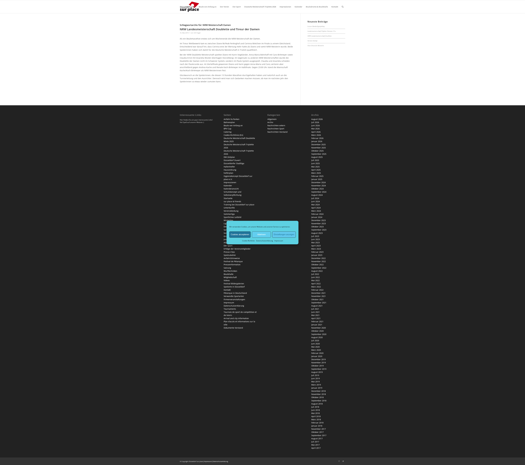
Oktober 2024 (317, 188)
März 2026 (316, 135)
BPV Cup (227, 128)
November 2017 (318, 429)
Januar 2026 (316, 141)
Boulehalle (228, 274)
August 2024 (317, 195)
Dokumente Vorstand (233, 327)
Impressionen (230, 182)
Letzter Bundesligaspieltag (316, 26)
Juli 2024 (315, 198)
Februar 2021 (317, 321)
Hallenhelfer (229, 166)
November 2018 (318, 394)
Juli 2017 (315, 441)
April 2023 (316, 245)
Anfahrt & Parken (231, 119)
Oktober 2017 (317, 432)
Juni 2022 (315, 277)
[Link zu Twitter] (343, 461)
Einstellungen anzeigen (284, 234)
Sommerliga (229, 214)
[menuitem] (191, 6)
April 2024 (316, 207)
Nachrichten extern (276, 125)
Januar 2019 (316, 388)
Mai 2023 (315, 242)
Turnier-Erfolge (312, 41)
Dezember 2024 (318, 182)
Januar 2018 (316, 425)
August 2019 (317, 372)
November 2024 (318, 185)
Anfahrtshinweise (232, 258)
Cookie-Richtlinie (248, 240)
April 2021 (316, 318)
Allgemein (272, 119)
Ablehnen (261, 234)
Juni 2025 (315, 163)
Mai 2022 (315, 280)
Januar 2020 (316, 356)
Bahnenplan (229, 122)
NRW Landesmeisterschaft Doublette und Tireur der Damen (220, 29)
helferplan (228, 173)
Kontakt (227, 290)
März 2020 (316, 350)
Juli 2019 (315, 375)
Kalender (228, 185)
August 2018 (317, 403)
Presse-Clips (229, 252)
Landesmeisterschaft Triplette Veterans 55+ (321, 31)
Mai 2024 (315, 204)
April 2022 (316, 283)
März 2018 (316, 419)
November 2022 (318, 261)
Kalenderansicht (231, 188)
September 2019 (318, 369)
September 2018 (318, 400)
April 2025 (316, 170)
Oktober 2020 (317, 331)
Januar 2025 (316, 179)
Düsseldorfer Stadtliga (234, 163)
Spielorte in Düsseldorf (234, 286)
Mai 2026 (315, 128)
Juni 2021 (315, 312)
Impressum (278, 240)
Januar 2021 (316, 324)
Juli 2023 (315, 236)
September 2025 (318, 154)
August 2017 (317, 438)
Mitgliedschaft (230, 277)
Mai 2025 (315, 166)
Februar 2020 (317, 353)
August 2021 (317, 305)
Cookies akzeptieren (240, 234)
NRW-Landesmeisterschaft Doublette (319, 36)
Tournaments (230, 309)
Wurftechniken (230, 271)
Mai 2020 (315, 346)
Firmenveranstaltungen (234, 299)
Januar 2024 (316, 217)
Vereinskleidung (231, 211)
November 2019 (318, 362)
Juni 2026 (315, 125)
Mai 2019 (315, 381)
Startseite (228, 198)
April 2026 (316, 132)
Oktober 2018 (317, 397)
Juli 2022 (315, 274)
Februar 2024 (317, 214)
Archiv (270, 122)
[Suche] (342, 6)
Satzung (227, 268)
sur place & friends (232, 201)
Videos (227, 280)
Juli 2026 (315, 122)
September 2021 (318, 302)
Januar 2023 (316, 255)
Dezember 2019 (318, 359)
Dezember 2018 (318, 391)
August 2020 (317, 337)
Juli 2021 (315, 309)
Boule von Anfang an (233, 125)
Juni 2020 (315, 343)
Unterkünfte (229, 207)
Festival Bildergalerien (234, 283)
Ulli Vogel (197, 33)
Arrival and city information (236, 318)
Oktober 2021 (317, 299)
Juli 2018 (315, 407)
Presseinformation (232, 264)
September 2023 (318, 229)
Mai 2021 (315, 315)
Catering (227, 132)
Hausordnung (230, 170)
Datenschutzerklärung (264, 240)
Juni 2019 (315, 378)
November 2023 (318, 223)
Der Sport (228, 245)
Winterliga (228, 220)
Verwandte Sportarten (234, 296)
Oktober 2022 (317, 264)
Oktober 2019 (317, 365)
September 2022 (318, 268)
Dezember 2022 (318, 258)
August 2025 (317, 157)
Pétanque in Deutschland (235, 293)
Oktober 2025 (317, 150)
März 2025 (316, 173)
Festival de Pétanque (233, 261)
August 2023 (317, 233)
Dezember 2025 (318, 144)
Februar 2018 (317, 422)
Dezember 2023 (318, 220)
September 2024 (318, 192)
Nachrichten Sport (275, 128)
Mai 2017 (315, 445)
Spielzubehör (230, 255)
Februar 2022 (317, 290)
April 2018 (316, 416)
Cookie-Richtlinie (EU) (233, 135)
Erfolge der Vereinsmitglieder (237, 248)
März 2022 (316, 286)
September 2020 (318, 334)
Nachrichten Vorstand (277, 132)
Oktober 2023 (317, 226)
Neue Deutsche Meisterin (315, 45)
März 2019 (316, 384)
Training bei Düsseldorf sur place (239, 204)
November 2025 (318, 147)
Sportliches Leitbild (232, 217)
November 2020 (318, 327)
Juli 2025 (315, 160)
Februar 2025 (317, 176)
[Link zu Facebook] (339, 461)
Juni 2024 (315, 201)
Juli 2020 (315, 340)
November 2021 (318, 296)
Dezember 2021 (318, 293)
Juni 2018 (315, 410)
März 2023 (316, 248)
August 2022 (317, 271)
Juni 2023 (315, 239)
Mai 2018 (315, 413)
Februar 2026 (317, 138)
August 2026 (317, 119)
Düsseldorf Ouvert (232, 160)
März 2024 (316, 211)
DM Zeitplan (229, 157)
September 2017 (318, 435)
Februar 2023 (317, 252)
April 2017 (316, 448)
